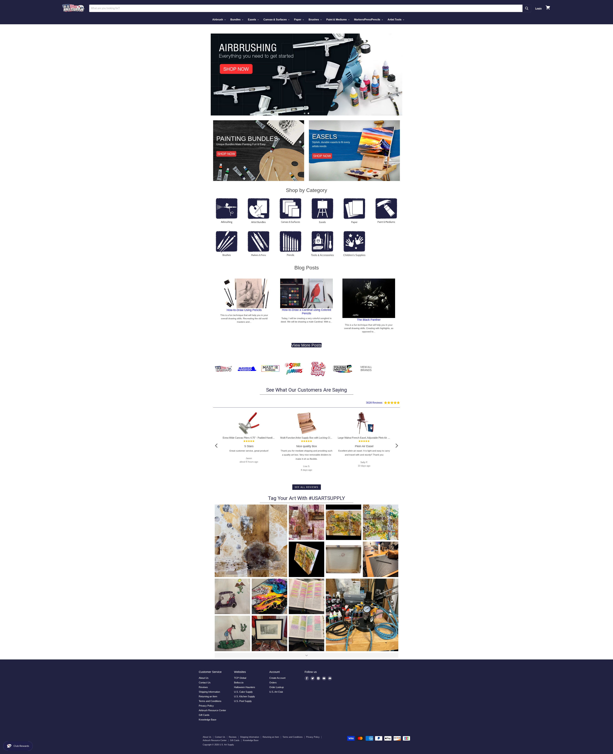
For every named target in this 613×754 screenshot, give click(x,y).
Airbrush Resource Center (212, 710)
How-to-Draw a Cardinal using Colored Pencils (306, 311)
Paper (298, 19)
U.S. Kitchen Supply (244, 696)
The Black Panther (369, 319)
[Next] (396, 445)
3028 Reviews (374, 402)
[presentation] (206, 74)
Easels (252, 19)
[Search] (526, 8)
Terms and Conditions (210, 701)
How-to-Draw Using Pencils (244, 310)
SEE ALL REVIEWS (306, 487)
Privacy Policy (206, 705)
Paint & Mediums (336, 19)
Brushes (314, 19)
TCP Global (240, 678)
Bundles (235, 19)
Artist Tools (395, 19)
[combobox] (305, 8)
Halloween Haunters (244, 687)
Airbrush (218, 19)
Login (538, 8)
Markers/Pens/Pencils (367, 19)
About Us (203, 678)
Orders (273, 682)
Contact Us (205, 682)
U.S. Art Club (276, 691)
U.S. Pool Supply (243, 701)
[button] (304, 113)
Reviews (203, 687)
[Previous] (216, 445)
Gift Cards (204, 715)
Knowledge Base (207, 719)
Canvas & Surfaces (275, 19)
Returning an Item (208, 696)
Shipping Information (209, 691)
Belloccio (238, 682)
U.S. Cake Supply (243, 691)
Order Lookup (276, 687)
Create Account (277, 678)
